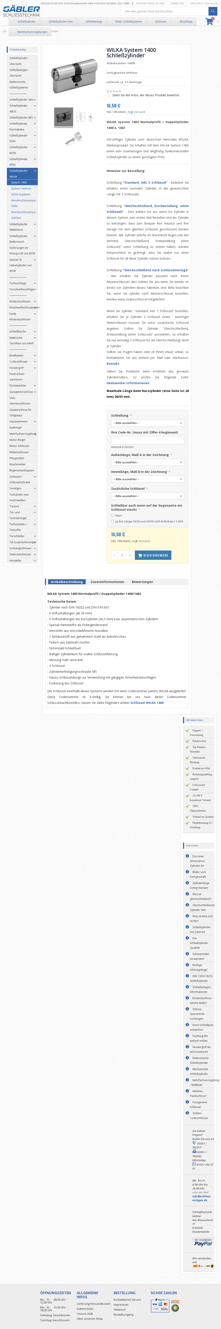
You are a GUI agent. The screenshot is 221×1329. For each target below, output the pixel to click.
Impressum (121, 1305)
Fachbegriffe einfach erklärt (199, 1038)
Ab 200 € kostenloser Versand (200, 798)
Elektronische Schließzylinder (199, 1060)
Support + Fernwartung (196, 733)
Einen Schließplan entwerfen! (201, 1027)
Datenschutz (85, 1309)
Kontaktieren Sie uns (150, 3)
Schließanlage (94, 21)
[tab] (67, 582)
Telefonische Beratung (197, 760)
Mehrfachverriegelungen (32, 32)
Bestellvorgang (123, 1314)
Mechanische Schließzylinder (199, 1071)
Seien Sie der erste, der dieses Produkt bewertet (145, 95)
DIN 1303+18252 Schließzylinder (201, 978)
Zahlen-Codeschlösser (199, 1115)
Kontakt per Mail (201, 768)
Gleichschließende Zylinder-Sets (202, 907)
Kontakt (113, 363)
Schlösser (161, 21)
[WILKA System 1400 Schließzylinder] (63, 118)
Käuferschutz (199, 741)
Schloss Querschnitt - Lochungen (198, 1014)
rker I (123, 383)
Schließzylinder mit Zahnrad (200, 929)
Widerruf (119, 1309)
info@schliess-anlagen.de (201, 1198)
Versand (139, 112)
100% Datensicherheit (198, 808)
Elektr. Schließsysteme (128, 21)
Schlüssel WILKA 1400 (146, 703)
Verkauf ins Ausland (203, 816)
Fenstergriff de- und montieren (200, 1049)
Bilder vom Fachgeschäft (198, 874)
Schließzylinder (26, 21)
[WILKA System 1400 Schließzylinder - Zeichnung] (85, 118)
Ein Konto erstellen (204, 3)
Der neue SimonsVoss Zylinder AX (197, 861)
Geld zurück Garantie (197, 787)
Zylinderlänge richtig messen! (199, 885)
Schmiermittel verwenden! (199, 956)
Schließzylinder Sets (61, 21)
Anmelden (177, 3)
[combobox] (169, 11)
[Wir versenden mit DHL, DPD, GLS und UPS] (203, 1267)
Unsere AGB (85, 1314)
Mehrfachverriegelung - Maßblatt (204, 1082)
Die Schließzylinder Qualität (199, 943)
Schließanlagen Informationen (200, 989)
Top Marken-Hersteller (198, 749)
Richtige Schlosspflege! (198, 967)
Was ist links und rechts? (201, 918)
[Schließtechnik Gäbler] (21, 11)
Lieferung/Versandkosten (94, 1304)
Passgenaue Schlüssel (198, 1104)
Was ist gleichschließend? (200, 896)
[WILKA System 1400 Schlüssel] (74, 140)
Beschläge (186, 21)
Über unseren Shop (90, 1319)
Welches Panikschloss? (198, 1093)
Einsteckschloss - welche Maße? (201, 1000)
